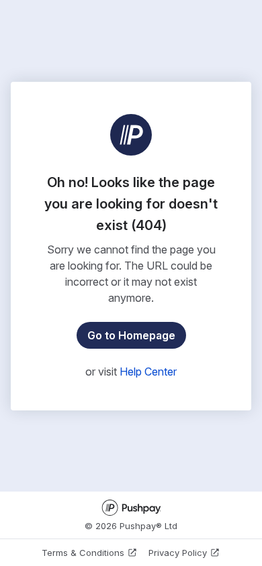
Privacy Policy (177, 552)
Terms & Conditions (83, 552)
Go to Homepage (131, 335)
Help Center (148, 371)
